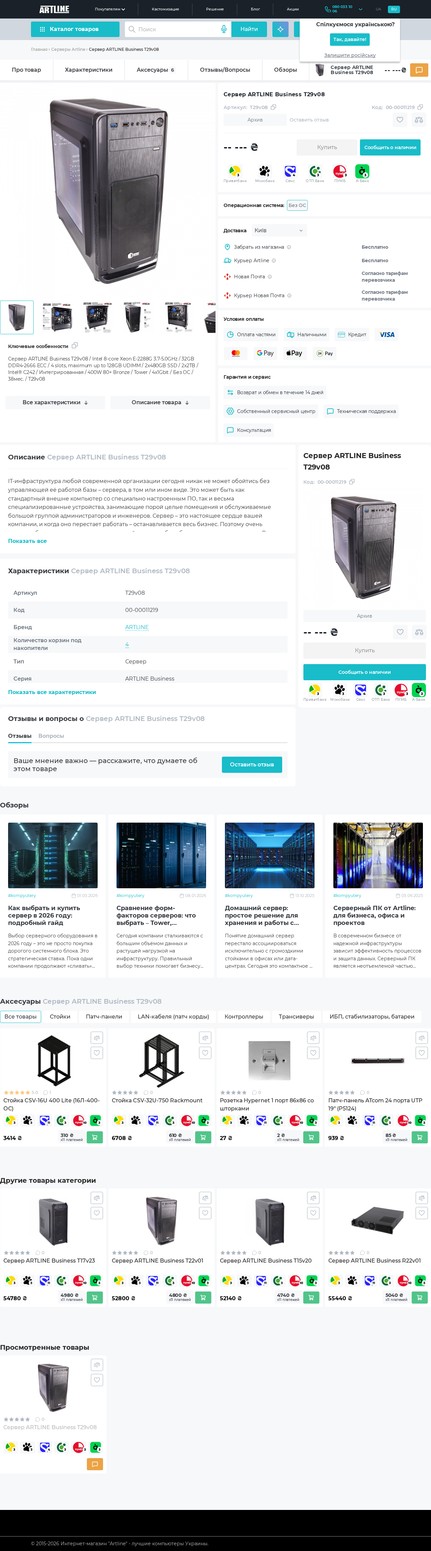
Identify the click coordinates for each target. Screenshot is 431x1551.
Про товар (26, 70)
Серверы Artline (68, 49)
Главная (39, 49)
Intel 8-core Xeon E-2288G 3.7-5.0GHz (175, 696)
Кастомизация (165, 9)
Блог (255, 9)
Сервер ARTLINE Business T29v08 (124, 49)
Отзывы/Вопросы (225, 70)
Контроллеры (244, 1016)
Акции (293, 9)
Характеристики (88, 70)
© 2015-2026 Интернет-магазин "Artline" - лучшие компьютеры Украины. (119, 1544)
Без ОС (297, 205)
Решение (215, 9)
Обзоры (285, 70)
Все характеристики (51, 402)
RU (394, 9)
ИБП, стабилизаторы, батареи (372, 1016)
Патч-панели (104, 1016)
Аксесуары (155, 70)
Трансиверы (296, 1016)
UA (378, 9)
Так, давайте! (349, 39)
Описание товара (156, 402)
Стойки (60, 1016)
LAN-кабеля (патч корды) (173, 1016)
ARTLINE (137, 627)
